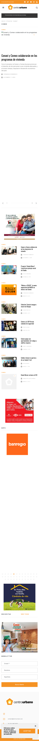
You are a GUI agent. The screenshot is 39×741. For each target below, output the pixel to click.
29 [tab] (11, 579)
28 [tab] (8, 579)
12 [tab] (34, 574)
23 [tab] (28, 577)
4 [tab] (11, 574)
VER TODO (25, 614)
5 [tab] (14, 574)
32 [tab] (19, 579)
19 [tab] (17, 577)
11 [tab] (31, 574)
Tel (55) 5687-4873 (13, 723)
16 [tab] (8, 577)
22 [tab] (25, 577)
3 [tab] (8, 574)
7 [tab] (19, 574)
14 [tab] (2, 577)
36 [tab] (31, 579)
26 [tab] (36, 577)
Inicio (3, 21)
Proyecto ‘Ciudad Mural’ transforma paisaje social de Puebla (28, 268)
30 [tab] (14, 579)
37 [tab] (34, 579)
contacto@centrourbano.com (15, 718)
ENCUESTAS (6, 614)
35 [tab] (28, 579)
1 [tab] (2, 574)
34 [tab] (25, 579)
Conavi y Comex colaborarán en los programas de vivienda (19, 57)
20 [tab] (19, 577)
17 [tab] (11, 577)
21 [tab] (22, 577)
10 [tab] (28, 574)
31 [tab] (17, 579)
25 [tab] (34, 577)
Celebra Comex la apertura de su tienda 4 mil (28, 359)
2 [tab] (5, 574)
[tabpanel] (19, 444)
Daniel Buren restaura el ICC (29, 375)
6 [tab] (17, 574)
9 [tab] (25, 574)
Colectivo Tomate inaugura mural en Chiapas (28, 305)
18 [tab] (14, 577)
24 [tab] (31, 577)
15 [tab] (5, 577)
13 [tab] (36, 574)
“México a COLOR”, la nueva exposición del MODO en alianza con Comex (29, 287)
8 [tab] (22, 574)
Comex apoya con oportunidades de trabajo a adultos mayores (29, 341)
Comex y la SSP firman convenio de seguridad (27, 322)
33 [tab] (22, 579)
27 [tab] (5, 579)
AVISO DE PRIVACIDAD (19, 738)
